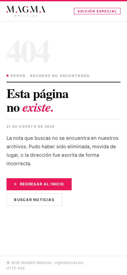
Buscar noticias (34, 199)
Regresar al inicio (42, 184)
